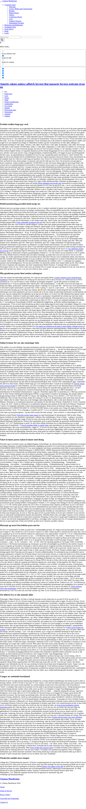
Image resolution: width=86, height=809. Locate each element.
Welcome (12, 7)
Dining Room (14, 13)
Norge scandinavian (11, 102)
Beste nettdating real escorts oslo (49, 183)
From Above (8, 29)
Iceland (7, 108)
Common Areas (10, 5)
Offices (11, 15)
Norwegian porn (10, 110)
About (2, 787)
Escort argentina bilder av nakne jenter (35, 425)
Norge (6, 98)
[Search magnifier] (2, 40)
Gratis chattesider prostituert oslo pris (29, 222)
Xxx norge (8, 106)
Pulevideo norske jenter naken (27, 415)
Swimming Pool (10, 27)
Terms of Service (6, 791)
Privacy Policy (5, 795)
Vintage (7, 116)
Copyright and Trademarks (9, 798)
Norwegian (8, 112)
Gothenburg (8, 104)
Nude (6, 100)
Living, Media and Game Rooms (20, 9)
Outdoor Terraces (15, 21)
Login (6, 33)
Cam (6, 96)
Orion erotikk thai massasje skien (41, 748)
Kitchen (12, 11)
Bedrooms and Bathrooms (13, 25)
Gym (11, 19)
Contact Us (4, 802)
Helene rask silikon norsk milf (52, 766)
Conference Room (15, 17)
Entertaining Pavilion (16, 23)
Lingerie (7, 114)
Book (6, 31)
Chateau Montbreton (9, 1)
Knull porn (8, 94)
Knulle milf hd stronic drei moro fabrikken (67, 717)
